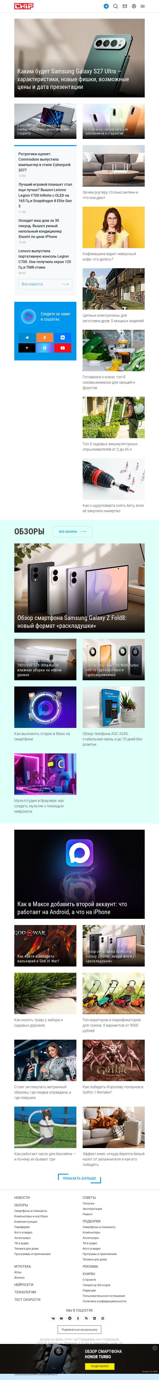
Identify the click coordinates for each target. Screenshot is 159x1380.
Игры (18, 1272)
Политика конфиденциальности (104, 1301)
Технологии (25, 1292)
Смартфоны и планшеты (30, 1211)
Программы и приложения (32, 1254)
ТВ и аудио (21, 1243)
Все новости (32, 284)
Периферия (22, 1227)
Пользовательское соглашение (104, 1296)
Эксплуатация (92, 1208)
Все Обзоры (68, 531)
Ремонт (88, 1214)
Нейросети (23, 1285)
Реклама (90, 1266)
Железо (19, 1277)
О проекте (89, 1279)
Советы (89, 1198)
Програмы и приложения (100, 1254)
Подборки (91, 1221)
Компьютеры (91, 1232)
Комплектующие (25, 1221)
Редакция (89, 1290)
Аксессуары (22, 1237)
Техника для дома (26, 1248)
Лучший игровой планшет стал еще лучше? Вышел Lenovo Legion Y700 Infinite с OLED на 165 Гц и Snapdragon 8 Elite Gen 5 (45, 195)
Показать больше (79, 1178)
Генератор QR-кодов (96, 1285)
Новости (22, 1198)
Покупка (88, 1203)
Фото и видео (23, 1232)
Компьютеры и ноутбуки (31, 1216)
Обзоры (21, 1205)
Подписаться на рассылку (80, 1329)
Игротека (22, 1266)
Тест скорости (27, 1300)
